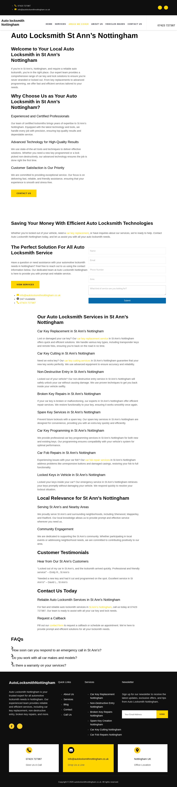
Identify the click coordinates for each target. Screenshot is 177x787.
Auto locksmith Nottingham (12, 22)
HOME (49, 24)
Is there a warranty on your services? (39, 665)
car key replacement (77, 233)
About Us (97, 24)
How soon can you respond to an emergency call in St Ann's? (56, 650)
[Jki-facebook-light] (160, 8)
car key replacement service (92, 338)
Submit (127, 300)
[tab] (88, 648)
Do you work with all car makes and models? (44, 658)
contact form (56, 625)
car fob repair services (97, 460)
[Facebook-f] (11, 726)
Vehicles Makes (115, 24)
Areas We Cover (79, 24)
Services (60, 24)
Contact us (135, 24)
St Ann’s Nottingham (100, 607)
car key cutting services (77, 360)
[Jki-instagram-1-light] (166, 8)
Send (162, 714)
